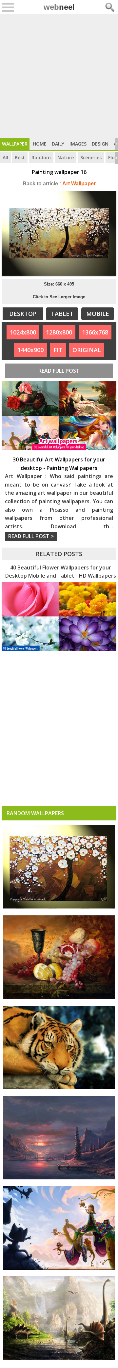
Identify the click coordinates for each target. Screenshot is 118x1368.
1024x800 (23, 332)
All (5, 157)
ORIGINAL (86, 350)
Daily (58, 144)
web (59, 7)
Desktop (22, 314)
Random (41, 157)
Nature (65, 157)
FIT (58, 350)
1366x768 (95, 332)
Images (78, 144)
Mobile (97, 314)
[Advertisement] (59, 76)
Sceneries (91, 157)
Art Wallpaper (59, 183)
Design (100, 144)
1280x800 (59, 332)
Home (40, 144)
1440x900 (30, 350)
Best (20, 157)
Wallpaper (15, 144)
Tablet (62, 314)
